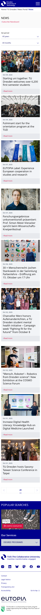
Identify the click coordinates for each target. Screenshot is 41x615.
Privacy (3, 583)
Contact (4, 576)
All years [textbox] (5, 36)
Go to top (34, 590)
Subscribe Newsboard (10, 22)
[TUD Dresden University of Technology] (8, 3)
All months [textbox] (6, 43)
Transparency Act (7, 587)
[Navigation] (38, 3)
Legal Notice (5, 579)
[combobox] (20, 36)
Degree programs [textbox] (13, 542)
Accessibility (5, 590)
